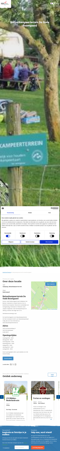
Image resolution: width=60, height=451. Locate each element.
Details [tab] (30, 212)
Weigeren (11, 241)
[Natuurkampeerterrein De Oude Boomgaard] (44, 295)
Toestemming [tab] (10, 212)
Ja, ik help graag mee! (38, 447)
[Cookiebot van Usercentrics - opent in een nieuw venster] (52, 208)
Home (5, 3)
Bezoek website (8, 358)
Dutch (52, 3)
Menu (57, 3)
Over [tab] (49, 212)
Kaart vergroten (51, 284)
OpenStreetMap (54, 309)
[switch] (23, 237)
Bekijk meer (52, 375)
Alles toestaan (49, 241)
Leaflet (49, 309)
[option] (43, 399)
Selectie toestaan (30, 241)
